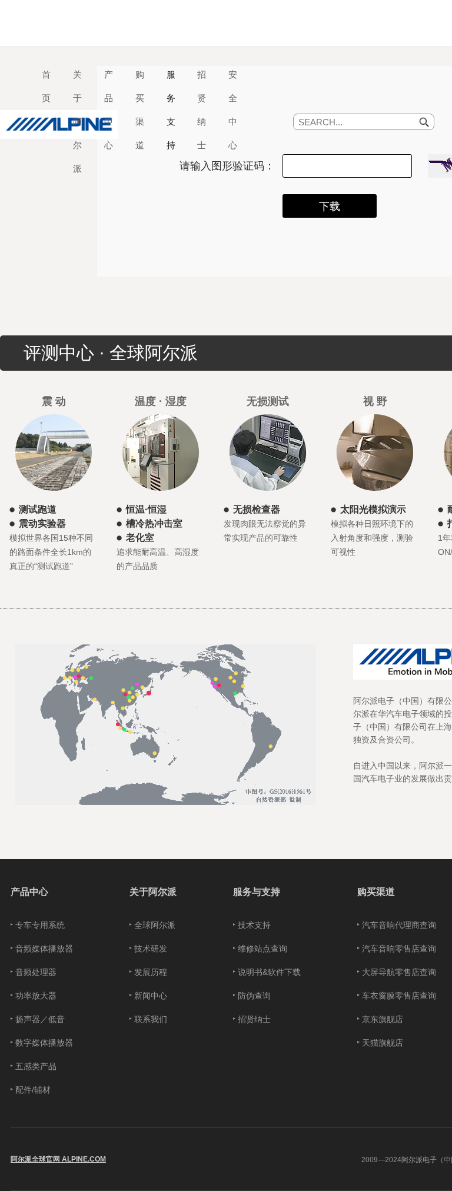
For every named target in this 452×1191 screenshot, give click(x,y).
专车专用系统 (40, 925)
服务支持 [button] (171, 110)
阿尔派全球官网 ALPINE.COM (58, 1159)
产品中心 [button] (108, 110)
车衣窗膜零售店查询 (399, 995)
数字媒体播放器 (44, 1042)
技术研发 (150, 948)
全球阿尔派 (154, 925)
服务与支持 (256, 891)
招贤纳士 (201, 110)
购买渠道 (376, 891)
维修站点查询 (262, 948)
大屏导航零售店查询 (399, 972)
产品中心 (29, 891)
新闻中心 (150, 995)
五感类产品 (35, 1066)
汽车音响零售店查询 (399, 948)
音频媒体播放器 (44, 948)
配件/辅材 (33, 1089)
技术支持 (254, 925)
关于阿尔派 (153, 891)
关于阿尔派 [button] (77, 122)
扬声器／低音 (40, 1019)
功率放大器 (35, 995)
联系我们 (150, 1019)
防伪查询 (254, 995)
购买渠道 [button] (139, 110)
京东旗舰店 (382, 1019)
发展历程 (150, 972)
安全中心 (232, 110)
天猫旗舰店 (382, 1042)
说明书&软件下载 (269, 972)
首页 (46, 86)
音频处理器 (35, 972)
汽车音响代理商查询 (399, 925)
